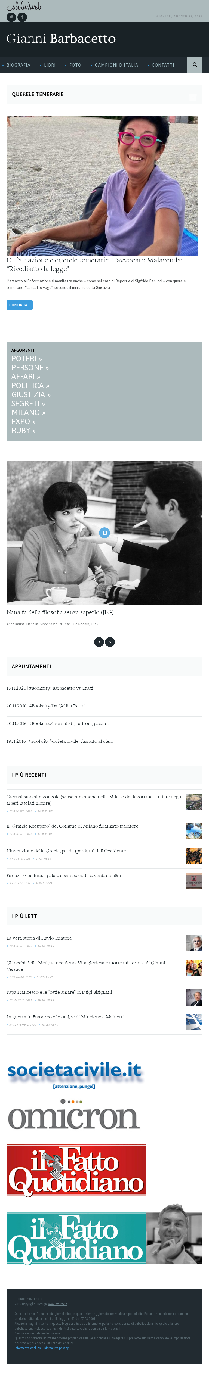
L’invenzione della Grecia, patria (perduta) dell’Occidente (66, 851)
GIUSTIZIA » (31, 394)
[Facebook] (22, 17)
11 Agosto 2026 (20, 834)
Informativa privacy (56, 1348)
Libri (50, 65)
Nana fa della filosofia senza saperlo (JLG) (60, 613)
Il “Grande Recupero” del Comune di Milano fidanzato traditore (73, 826)
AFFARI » (26, 376)
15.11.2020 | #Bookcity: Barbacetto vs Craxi (50, 688)
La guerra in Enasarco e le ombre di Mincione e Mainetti (65, 1017)
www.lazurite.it (57, 1304)
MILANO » (28, 412)
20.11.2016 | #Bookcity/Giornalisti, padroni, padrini (58, 723)
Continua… (19, 305)
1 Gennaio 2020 (20, 977)
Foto (75, 65)
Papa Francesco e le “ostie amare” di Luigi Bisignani (59, 992)
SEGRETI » (28, 403)
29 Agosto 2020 (20, 946)
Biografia (18, 65)
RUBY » (23, 430)
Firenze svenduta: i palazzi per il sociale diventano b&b (64, 875)
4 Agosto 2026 (19, 883)
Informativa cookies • (29, 1348)
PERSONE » (30, 367)
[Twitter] (11, 17)
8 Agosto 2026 (19, 858)
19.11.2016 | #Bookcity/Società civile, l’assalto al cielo (60, 741)
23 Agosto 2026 (20, 811)
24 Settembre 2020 (22, 1025)
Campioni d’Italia (116, 65)
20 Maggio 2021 (20, 1000)
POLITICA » (30, 385)
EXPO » (23, 421)
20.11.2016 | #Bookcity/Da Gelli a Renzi (46, 706)
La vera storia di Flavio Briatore (39, 938)
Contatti (163, 65)
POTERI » (26, 358)
